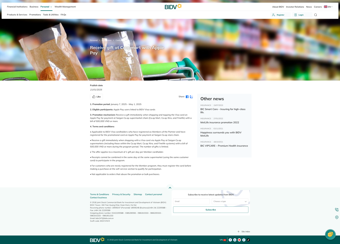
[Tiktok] (248, 239)
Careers (318, 6)
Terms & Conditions (99, 194)
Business (34, 6)
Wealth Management (65, 6)
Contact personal (153, 194)
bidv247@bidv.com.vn (104, 218)
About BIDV (278, 6)
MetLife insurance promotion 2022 (219, 122)
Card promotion (122, 40)
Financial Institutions (17, 6)
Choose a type (220, 201)
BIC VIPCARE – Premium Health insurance (224, 145)
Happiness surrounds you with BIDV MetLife (220, 134)
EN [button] (329, 6)
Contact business (98, 197)
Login (301, 15)
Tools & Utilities (51, 14)
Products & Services (17, 14)
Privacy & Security (121, 194)
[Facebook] (230, 239)
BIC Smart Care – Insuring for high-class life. (222, 111)
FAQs (63, 14)
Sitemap (138, 194)
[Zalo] (243, 239)
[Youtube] (239, 239)
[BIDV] (97, 240)
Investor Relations (295, 6)
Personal (93, 40)
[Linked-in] (234, 239)
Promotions (106, 40)
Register (280, 15)
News (309, 6)
